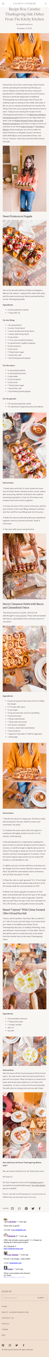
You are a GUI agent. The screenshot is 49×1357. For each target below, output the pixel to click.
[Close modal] (45, 1332)
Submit (40, 1352)
